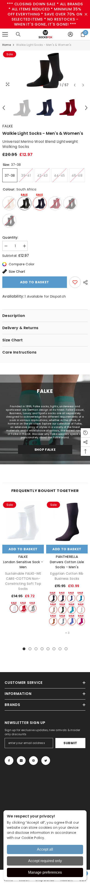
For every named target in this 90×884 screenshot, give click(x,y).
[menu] (5, 34)
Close (86, 14)
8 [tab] (66, 648)
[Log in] (70, 34)
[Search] (18, 34)
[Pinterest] (33, 760)
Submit (70, 743)
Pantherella (67, 556)
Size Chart (17, 271)
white (14, 608)
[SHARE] (84, 282)
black (53, 598)
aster (72, 621)
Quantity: (10, 237)
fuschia (81, 621)
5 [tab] (48, 648)
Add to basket (34, 282)
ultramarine (71, 598)
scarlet (23, 608)
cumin (53, 621)
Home (6, 45)
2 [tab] (30, 648)
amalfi (72, 610)
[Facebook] (9, 760)
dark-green (62, 610)
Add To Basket (23, 549)
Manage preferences (45, 872)
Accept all (45, 849)
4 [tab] (42, 648)
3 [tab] (36, 648)
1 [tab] (24, 648)
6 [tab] (54, 648)
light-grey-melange (32, 608)
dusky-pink (53, 610)
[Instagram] (21, 760)
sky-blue (62, 621)
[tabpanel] (23, 557)
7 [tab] (60, 648)
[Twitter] (45, 760)
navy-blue (62, 598)
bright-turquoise (80, 598)
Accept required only (45, 861)
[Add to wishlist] (75, 282)
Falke (7, 126)
